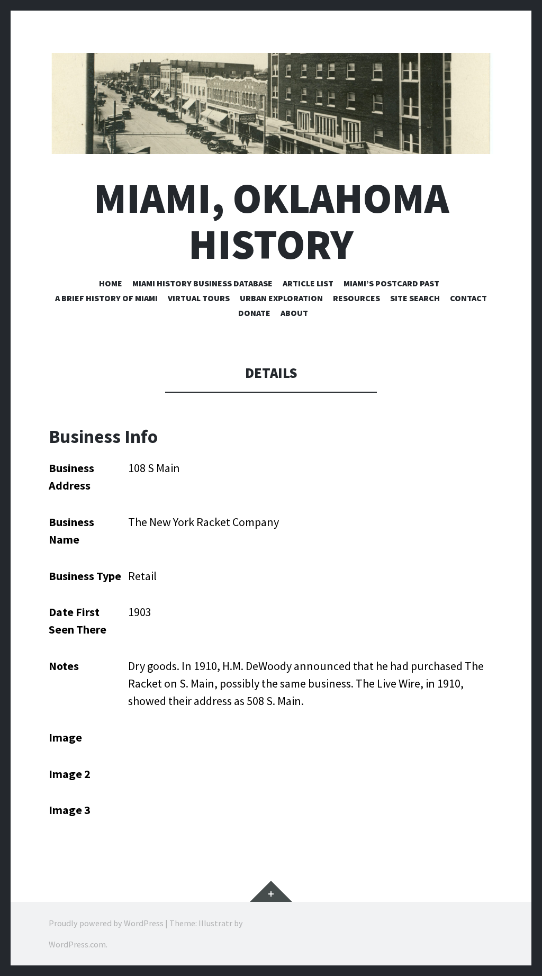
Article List (308, 283)
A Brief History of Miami (106, 298)
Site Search (415, 298)
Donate (254, 313)
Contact (468, 298)
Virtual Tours (199, 298)
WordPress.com (77, 944)
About (294, 313)
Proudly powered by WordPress (106, 923)
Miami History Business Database (202, 283)
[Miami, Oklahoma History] (271, 103)
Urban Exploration (281, 298)
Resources (356, 298)
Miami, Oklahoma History (271, 221)
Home (110, 283)
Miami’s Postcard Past (391, 283)
